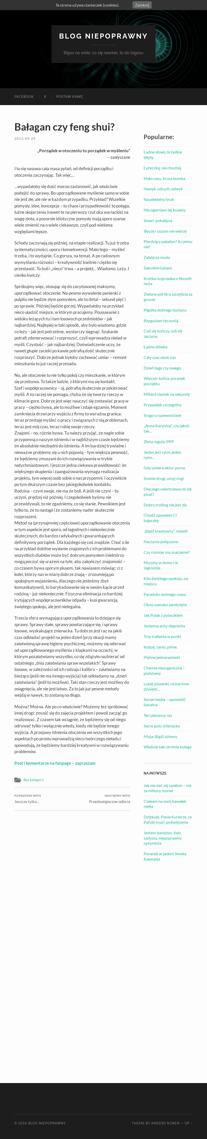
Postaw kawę (69, 97)
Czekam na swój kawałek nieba (165, 804)
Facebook (24, 97)
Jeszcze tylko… (27, 799)
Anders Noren (165, 1123)
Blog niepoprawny (103, 36)
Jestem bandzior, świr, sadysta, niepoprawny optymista (163, 838)
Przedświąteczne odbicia (109, 799)
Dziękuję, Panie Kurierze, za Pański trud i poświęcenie (168, 819)
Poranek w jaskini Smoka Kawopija (165, 856)
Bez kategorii (33, 780)
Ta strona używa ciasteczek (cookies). (87, 5)
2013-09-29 (25, 139)
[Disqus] (72, 874)
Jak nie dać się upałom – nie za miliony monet (167, 788)
